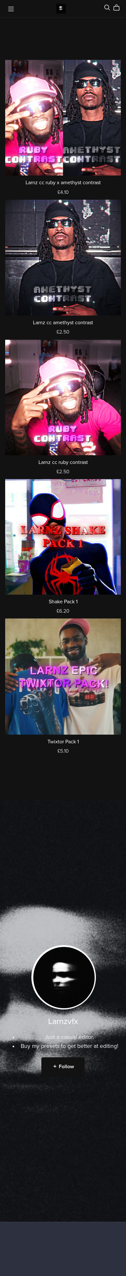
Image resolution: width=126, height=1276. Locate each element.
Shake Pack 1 (63, 601)
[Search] (107, 8)
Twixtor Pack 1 (63, 741)
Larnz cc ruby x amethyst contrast (63, 182)
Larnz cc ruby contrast (63, 462)
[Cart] (119, 8)
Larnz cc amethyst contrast (63, 322)
